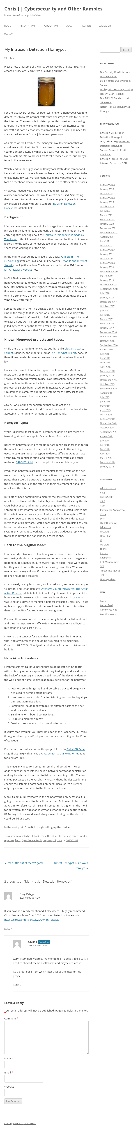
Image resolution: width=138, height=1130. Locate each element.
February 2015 (107, 418)
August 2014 (106, 436)
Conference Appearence (113, 510)
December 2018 (108, 284)
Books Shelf (106, 497)
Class (102, 505)
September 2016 (109, 345)
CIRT (102, 501)
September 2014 (109, 432)
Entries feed (106, 605)
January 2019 (107, 280)
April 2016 (105, 366)
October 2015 (107, 384)
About (70, 25)
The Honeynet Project (63, 353)
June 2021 (105, 241)
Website (9, 1086)
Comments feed (108, 609)
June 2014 (105, 445)
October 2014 (107, 427)
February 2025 (107, 197)
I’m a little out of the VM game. (24, 863)
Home (7, 25)
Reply (7, 928)
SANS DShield (24, 462)
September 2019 (109, 271)
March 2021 (106, 245)
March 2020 (106, 258)
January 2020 (107, 267)
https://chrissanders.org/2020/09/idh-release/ (31, 919)
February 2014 (107, 462)
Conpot (8, 353)
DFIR (102, 518)
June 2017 (105, 314)
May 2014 (105, 449)
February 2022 (107, 219)
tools (59, 840)
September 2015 (109, 388)
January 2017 (107, 327)
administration (108, 488)
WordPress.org (108, 614)
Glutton (69, 348)
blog (102, 492)
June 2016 (105, 358)
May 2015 (105, 405)
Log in (103, 601)
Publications (51, 25)
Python (104, 553)
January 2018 (107, 297)
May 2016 (105, 362)
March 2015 (106, 414)
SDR (102, 566)
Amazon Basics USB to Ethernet (60, 753)
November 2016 (108, 336)
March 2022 (106, 215)
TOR (102, 575)
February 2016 (107, 371)
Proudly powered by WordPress (20, 1123)
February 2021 (107, 249)
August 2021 (106, 236)
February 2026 (107, 184)
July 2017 (104, 310)
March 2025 (106, 193)
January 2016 (107, 375)
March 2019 (106, 275)
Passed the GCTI (119, 158)
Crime (103, 514)
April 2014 (105, 453)
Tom (102, 150)
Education (105, 527)
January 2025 (107, 202)
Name (9, 1058)
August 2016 (106, 349)
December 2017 (108, 301)
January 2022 (107, 223)
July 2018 (104, 293)
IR (32, 836)
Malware (104, 544)
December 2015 (108, 379)
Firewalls (104, 531)
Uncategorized (108, 579)
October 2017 (107, 306)
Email (8, 1072)
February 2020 (107, 262)
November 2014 (108, 423)
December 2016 (108, 332)
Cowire (79, 348)
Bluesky (8, 33)
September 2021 (109, 232)
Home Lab (105, 536)
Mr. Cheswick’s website (18, 269)
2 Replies (9, 58)
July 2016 (104, 353)
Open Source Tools (32, 840)
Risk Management (109, 562)
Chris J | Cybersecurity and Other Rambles (53, 8)
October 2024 (107, 206)
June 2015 (105, 401)
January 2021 (107, 254)
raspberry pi (49, 840)
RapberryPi (40, 836)
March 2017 (106, 319)
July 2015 (104, 397)
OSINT (103, 549)
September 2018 (109, 288)
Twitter (86, 25)
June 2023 (105, 210)
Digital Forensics (108, 523)
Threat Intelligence (57, 836)
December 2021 (108, 228)
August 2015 (106, 392)
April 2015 (105, 410)
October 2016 (107, 340)
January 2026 (107, 189)
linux (17, 840)
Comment (11, 1018)
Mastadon (104, 25)
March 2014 (106, 458)
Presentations (27, 25)
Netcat (80, 597)
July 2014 (104, 440)
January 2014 (107, 466)
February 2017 (107, 323)
